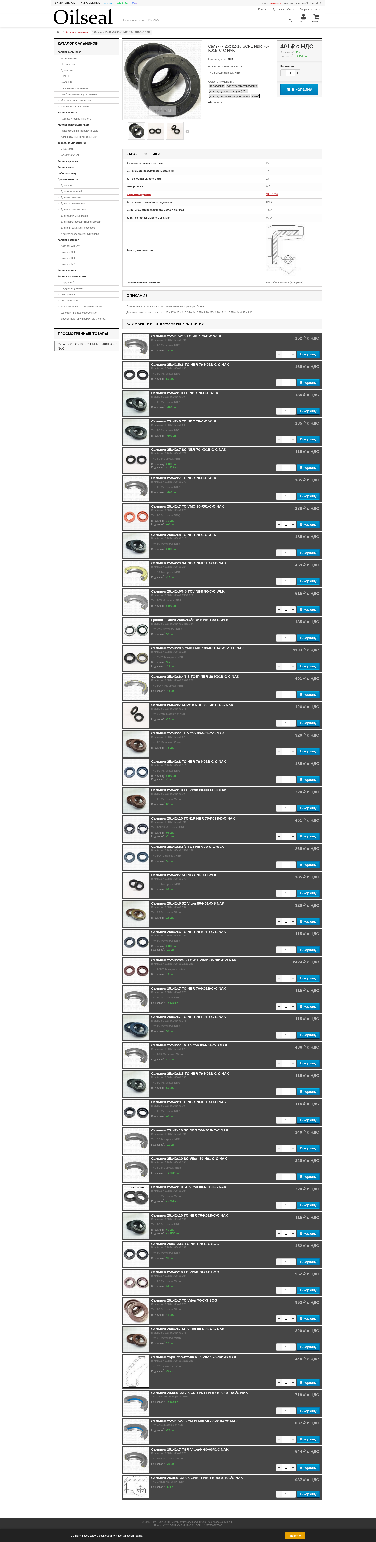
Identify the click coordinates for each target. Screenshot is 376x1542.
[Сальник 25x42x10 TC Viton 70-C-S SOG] (136, 1282)
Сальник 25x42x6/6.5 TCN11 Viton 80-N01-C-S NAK (194, 960)
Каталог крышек (68, 161)
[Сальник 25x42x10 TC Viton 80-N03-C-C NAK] (136, 800)
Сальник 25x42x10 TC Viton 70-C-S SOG (185, 1272)
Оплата (291, 9)
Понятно (295, 1535)
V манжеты (67, 148)
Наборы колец (67, 173)
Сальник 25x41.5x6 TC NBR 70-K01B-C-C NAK (190, 365)
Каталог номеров (68, 239)
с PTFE (65, 76)
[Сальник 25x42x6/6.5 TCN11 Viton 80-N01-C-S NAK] (136, 970)
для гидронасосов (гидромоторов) (229, 96)
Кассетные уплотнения (74, 88)
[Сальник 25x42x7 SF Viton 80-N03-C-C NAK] (136, 1339)
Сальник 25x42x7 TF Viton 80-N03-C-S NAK (187, 733)
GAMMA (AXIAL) (70, 155)
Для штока (66, 70)
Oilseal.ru (164, 1521)
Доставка (278, 9)
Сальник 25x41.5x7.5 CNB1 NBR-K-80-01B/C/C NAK (194, 1421)
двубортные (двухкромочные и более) (83, 318)
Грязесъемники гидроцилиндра (79, 130)
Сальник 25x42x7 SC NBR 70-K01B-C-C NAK (188, 450)
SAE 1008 (272, 194)
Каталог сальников (69, 51)
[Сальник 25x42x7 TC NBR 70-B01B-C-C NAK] (136, 1027)
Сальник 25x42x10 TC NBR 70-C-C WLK (184, 393)
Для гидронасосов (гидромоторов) (80, 221)
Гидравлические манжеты (75, 118)
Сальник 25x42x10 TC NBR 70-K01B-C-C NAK (189, 1215)
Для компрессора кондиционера (79, 233)
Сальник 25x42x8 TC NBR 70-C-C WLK (183, 535)
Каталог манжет (67, 112)
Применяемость (68, 179)
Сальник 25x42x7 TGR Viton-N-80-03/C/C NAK (190, 1449)
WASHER (66, 82)
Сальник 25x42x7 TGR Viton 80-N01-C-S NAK (189, 1045)
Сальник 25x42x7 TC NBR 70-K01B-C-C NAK (188, 988)
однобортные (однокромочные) (78, 312)
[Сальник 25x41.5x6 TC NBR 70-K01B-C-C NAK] (136, 375)
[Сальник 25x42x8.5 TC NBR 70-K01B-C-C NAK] (136, 1084)
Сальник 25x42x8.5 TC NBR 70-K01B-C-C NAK (190, 1074)
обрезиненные (69, 300)
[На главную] (58, 32)
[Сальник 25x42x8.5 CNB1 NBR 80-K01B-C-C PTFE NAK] (136, 658)
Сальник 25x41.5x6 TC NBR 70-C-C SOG (185, 1244)
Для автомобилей (71, 191)
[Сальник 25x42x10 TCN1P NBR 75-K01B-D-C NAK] (136, 829)
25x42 (255, 96)
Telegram (108, 3)
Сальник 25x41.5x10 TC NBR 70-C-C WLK (186, 336)
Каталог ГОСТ (69, 258)
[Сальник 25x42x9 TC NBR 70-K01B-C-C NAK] (136, 1112)
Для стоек (66, 185)
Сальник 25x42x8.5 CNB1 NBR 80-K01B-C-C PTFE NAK (197, 648)
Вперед (187, 131)
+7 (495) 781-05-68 (65, 3)
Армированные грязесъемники (78, 136)
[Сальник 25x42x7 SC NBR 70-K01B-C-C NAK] (136, 460)
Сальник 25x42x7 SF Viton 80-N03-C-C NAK (188, 1329)
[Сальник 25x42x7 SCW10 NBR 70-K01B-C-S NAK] (136, 715)
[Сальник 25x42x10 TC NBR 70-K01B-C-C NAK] (136, 1226)
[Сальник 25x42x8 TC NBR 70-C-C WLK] (136, 545)
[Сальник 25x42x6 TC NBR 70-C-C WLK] (136, 432)
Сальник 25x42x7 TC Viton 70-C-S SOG (184, 1300)
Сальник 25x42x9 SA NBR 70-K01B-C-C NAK (188, 563)
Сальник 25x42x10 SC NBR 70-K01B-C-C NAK (189, 1130)
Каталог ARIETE (70, 264)
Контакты (263, 9)
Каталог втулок (67, 270)
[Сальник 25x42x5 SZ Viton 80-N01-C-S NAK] (136, 914)
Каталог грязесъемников (73, 124)
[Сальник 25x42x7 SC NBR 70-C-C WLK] (136, 885)
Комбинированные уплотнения (78, 94)
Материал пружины (139, 194)
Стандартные (68, 58)
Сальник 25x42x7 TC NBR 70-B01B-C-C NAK (188, 1017)
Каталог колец (66, 167)
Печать (218, 102)
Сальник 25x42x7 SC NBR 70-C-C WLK (184, 875)
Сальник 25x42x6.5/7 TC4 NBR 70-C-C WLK (187, 847)
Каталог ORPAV (70, 245)
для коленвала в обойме (75, 106)
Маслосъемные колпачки (75, 100)
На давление (68, 64)
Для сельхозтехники (72, 203)
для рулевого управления (242, 85)
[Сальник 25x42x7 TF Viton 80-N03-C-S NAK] (136, 744)
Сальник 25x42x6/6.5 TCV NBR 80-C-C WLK (188, 591)
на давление (216, 85)
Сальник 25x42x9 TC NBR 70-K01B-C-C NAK (188, 1102)
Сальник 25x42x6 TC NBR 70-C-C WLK (183, 421)
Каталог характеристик (72, 276)
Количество (287, 66)
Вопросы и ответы (310, 9)
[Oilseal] (83, 16)
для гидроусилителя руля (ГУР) (228, 91)
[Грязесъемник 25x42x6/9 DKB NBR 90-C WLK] (136, 630)
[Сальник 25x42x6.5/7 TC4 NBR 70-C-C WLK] (136, 857)
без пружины (68, 294)
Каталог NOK (68, 252)
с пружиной (67, 282)
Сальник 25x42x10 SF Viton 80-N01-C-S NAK (188, 1187)
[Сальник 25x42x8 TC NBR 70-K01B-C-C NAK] (136, 772)
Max (134, 3)
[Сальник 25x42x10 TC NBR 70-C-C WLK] (136, 403)
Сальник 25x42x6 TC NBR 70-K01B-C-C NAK (188, 932)
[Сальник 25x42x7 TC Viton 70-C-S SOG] (136, 1311)
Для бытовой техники (73, 209)
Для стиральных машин (74, 215)
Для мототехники (70, 197)
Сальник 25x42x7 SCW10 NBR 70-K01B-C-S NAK (192, 705)
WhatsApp (123, 3)
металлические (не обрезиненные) (81, 306)
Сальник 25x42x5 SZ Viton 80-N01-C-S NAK (187, 903)
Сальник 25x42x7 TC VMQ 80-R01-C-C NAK (187, 506)
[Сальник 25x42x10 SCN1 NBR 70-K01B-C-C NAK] (136, 130)
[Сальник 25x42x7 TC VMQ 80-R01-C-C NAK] (136, 517)
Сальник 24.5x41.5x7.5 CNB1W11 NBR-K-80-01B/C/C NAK (199, 1393)
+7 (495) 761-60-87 (89, 3)
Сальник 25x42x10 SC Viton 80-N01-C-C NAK (189, 1159)
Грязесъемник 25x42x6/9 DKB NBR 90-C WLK (190, 620)
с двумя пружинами (72, 288)
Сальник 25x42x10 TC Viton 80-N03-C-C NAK (189, 790)
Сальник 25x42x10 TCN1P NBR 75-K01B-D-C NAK (193, 818)
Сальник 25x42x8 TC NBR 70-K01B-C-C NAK (188, 762)
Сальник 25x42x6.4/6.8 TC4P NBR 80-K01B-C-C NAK (195, 676)
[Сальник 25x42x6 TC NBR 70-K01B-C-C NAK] (136, 942)
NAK (230, 59)
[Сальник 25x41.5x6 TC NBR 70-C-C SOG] (136, 1254)
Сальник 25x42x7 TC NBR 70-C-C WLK (183, 478)
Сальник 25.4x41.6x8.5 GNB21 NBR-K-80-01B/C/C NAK (197, 1478)
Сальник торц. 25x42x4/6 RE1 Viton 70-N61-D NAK (193, 1357)
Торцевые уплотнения (72, 142)
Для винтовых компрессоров (77, 227)
